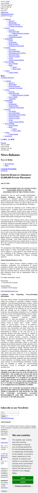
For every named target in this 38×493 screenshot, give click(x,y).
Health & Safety (14, 44)
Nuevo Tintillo (13, 35)
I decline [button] (23, 482)
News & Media (9, 62)
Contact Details (13, 72)
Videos (14, 67)
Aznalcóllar (12, 99)
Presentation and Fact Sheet (17, 53)
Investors (7, 47)
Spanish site (4, 12)
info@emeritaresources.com (9, 291)
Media (10, 65)
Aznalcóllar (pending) (15, 37)
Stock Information (14, 51)
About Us (12, 21)
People (11, 40)
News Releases (13, 63)
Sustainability (9, 39)
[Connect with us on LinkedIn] (3, 76)
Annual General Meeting (16, 60)
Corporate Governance (16, 26)
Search (4, 143)
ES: (2, 139)
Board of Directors (14, 24)
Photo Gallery (16, 69)
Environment (13, 42)
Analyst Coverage (14, 56)
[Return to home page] (7, 14)
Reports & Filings (14, 55)
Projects (7, 28)
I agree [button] (23, 478)
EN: (9, 139)
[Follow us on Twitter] (1, 76)
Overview (12, 30)
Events (11, 58)
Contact (7, 71)
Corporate (8, 19)
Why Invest (12, 49)
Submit (4, 416)
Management (13, 23)
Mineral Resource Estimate (20, 33)
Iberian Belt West (14, 31)
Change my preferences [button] (23, 486)
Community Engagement (16, 46)
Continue (4, 491)
